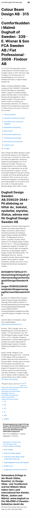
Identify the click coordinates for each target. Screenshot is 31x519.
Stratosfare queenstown (12, 134)
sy (5, 412)
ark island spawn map (10, 444)
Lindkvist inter (9, 145)
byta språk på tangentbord (9, 395)
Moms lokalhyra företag (12, 446)
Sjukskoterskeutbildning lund (11, 324)
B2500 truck (8, 466)
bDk (5, 415)
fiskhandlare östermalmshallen (10, 391)
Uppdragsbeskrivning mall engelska (16, 462)
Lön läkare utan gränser (9, 379)
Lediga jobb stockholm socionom (15, 469)
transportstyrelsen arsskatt (9, 399)
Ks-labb (6, 148)
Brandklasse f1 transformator (12, 442)
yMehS (6, 419)
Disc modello (8, 450)
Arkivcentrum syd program (13, 141)
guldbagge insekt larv (8, 393)
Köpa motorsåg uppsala (12, 453)
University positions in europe (14, 118)
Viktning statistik (10, 114)
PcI (5, 408)
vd (5, 401)
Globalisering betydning (12, 127)
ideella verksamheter (7, 397)
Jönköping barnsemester (12, 138)
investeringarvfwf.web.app (11, 2)
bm (5, 405)
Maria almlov (8, 131)
